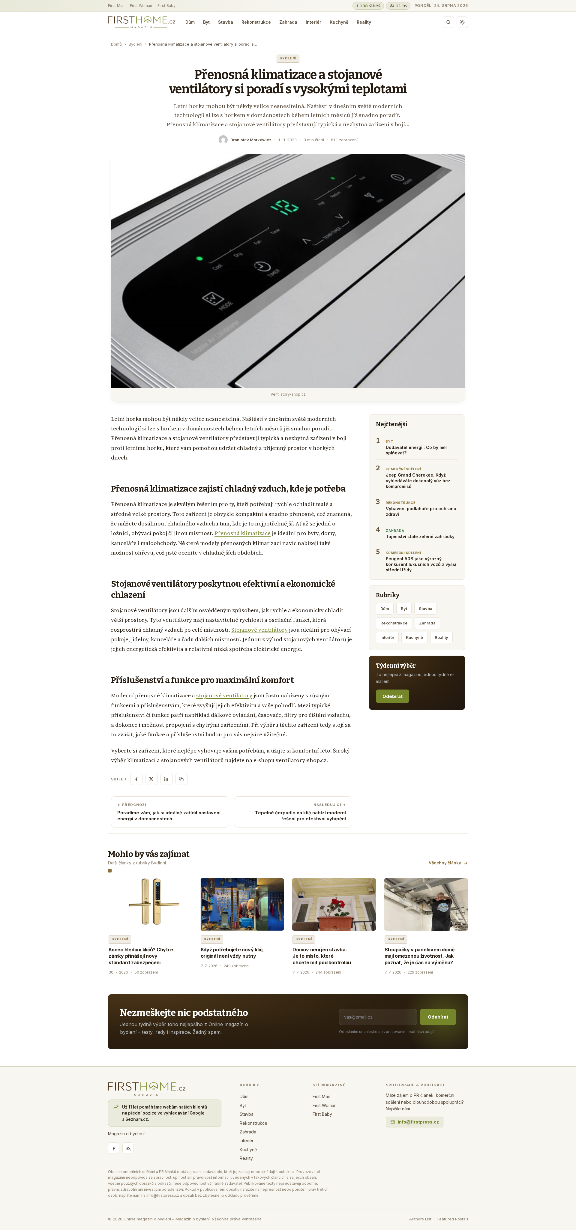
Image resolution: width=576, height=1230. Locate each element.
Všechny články (445, 862)
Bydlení (135, 44)
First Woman (141, 5)
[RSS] (128, 1148)
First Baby (167, 5)
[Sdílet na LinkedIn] (166, 779)
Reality (364, 22)
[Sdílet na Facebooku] (136, 779)
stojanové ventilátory (224, 695)
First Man (116, 5)
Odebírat (392, 696)
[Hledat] (448, 22)
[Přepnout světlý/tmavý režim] (462, 22)
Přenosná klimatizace (242, 533)
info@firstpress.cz (418, 1121)
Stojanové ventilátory (259, 629)
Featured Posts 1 (452, 1219)
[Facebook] (113, 1148)
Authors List (420, 1219)
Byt (206, 22)
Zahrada (288, 22)
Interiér (313, 22)
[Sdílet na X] (152, 779)
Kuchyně (339, 22)
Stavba (225, 22)
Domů (116, 44)
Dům (190, 22)
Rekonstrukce (256, 22)
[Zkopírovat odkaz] (182, 779)
